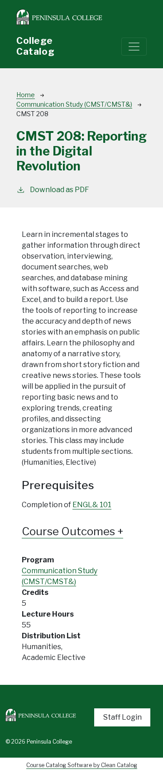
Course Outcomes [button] (69, 531)
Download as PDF (59, 189)
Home (25, 95)
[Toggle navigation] (134, 47)
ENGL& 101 (91, 504)
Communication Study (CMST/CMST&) (74, 104)
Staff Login (122, 717)
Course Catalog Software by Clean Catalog (81, 765)
